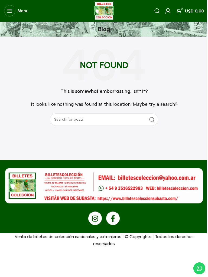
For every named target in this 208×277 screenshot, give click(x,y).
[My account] (167, 10)
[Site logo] (103, 10)
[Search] (157, 10)
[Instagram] (95, 218)
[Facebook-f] (113, 218)
